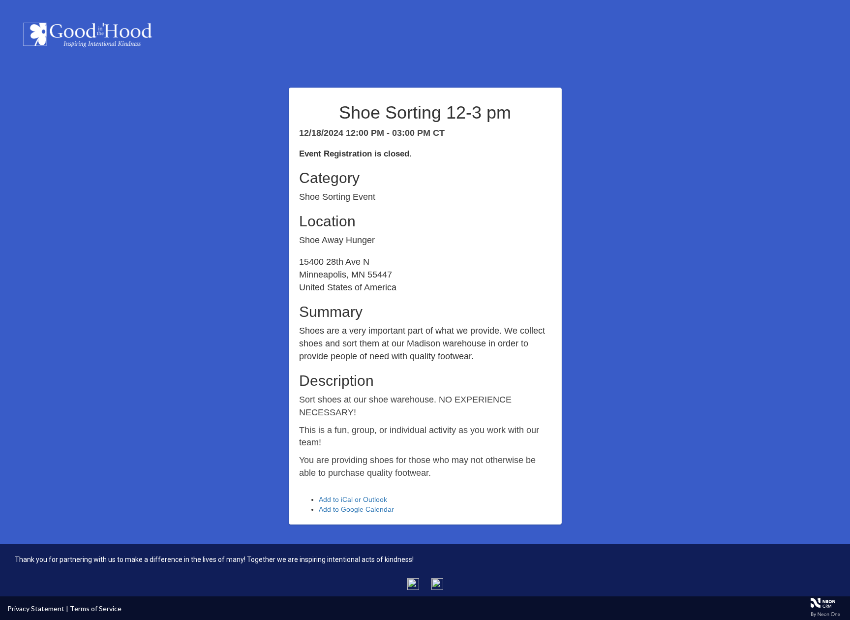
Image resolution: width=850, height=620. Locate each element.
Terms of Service (95, 608)
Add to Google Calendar (356, 509)
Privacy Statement (35, 608)
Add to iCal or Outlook (353, 499)
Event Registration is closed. (355, 153)
